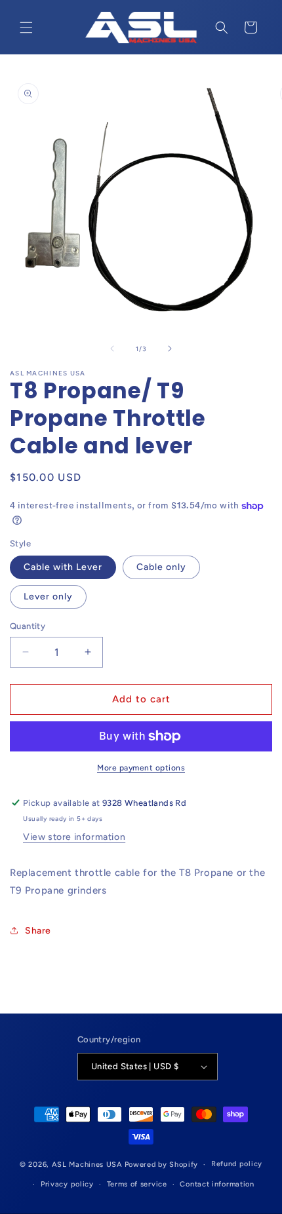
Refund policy (236, 1164)
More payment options (141, 767)
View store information (74, 837)
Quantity (27, 626)
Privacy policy (67, 1184)
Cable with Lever (63, 567)
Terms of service (137, 1184)
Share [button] (38, 930)
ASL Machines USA (87, 1164)
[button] (26, 27)
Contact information (217, 1184)
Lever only (48, 596)
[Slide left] (112, 348)
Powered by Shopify (162, 1164)
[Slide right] (169, 348)
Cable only (161, 567)
